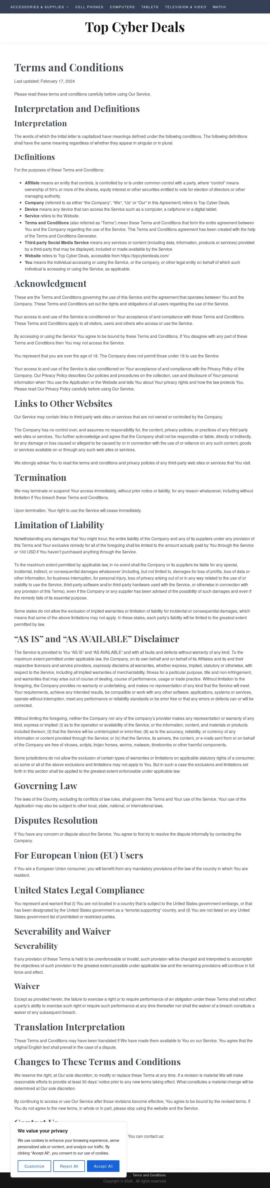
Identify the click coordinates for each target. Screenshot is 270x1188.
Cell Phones (89, 6)
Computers (122, 6)
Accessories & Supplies (37, 6)
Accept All (103, 1166)
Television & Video (185, 6)
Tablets (150, 6)
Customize (35, 1166)
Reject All (69, 1166)
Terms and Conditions (149, 1174)
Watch (219, 6)
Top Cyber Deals (135, 26)
